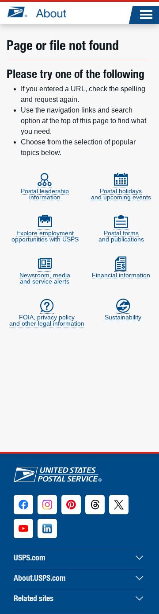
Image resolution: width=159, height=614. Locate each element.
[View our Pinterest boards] (71, 504)
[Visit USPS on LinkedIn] (47, 528)
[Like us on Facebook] (23, 504)
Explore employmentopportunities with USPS (45, 236)
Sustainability (123, 317)
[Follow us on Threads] (95, 504)
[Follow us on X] (119, 504)
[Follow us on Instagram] (47, 504)
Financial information (121, 275)
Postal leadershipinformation (45, 194)
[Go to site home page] (36, 12)
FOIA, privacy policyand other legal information (46, 320)
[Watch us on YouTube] (23, 528)
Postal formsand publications (121, 236)
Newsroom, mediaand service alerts (44, 278)
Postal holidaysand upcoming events (121, 194)
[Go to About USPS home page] (58, 472)
